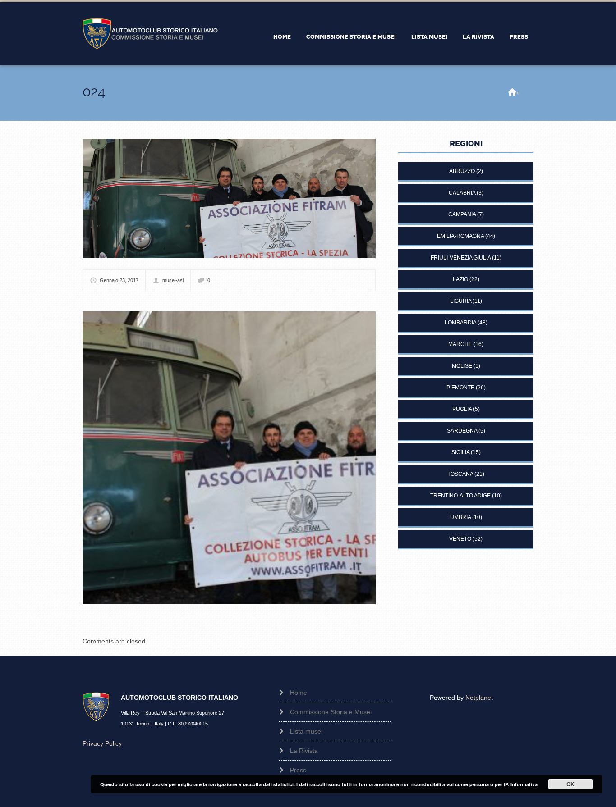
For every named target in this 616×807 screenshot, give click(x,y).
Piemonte (460, 387)
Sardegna (462, 431)
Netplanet (479, 697)
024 (94, 92)
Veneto (460, 539)
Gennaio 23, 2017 (119, 280)
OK (570, 784)
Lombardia (460, 322)
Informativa (524, 784)
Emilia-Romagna (460, 236)
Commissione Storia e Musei (351, 36)
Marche (460, 344)
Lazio (460, 279)
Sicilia (460, 452)
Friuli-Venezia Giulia (461, 258)
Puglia (462, 409)
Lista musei (429, 36)
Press (519, 36)
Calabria (462, 193)
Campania (462, 214)
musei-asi (173, 280)
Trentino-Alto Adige (460, 495)
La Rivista (478, 36)
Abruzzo (462, 171)
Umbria (460, 517)
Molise (462, 366)
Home (282, 36)
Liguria (460, 301)
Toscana (460, 474)
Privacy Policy (102, 743)
